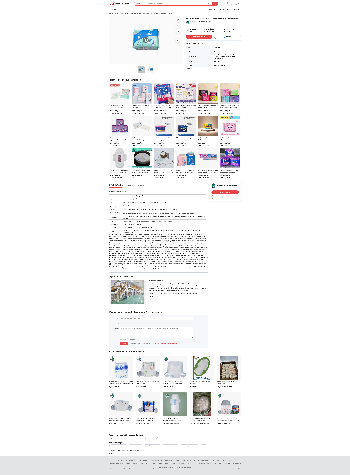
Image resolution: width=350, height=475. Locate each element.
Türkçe (220, 463)
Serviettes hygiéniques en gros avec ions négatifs (142, 106)
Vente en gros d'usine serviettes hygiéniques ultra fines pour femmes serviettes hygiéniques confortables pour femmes (229, 171)
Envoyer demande (199, 36)
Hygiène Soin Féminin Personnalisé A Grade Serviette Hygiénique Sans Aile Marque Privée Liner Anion (163, 171)
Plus (110, 454)
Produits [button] (138, 4)
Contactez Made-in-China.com (172, 460)
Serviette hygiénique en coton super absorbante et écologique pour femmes (142, 139)
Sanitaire (203, 446)
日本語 (141, 463)
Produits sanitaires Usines (118, 446)
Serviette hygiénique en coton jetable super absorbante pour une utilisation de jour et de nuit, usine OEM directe (163, 107)
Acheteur (211, 9)
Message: (116, 328)
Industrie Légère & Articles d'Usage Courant (127, 13)
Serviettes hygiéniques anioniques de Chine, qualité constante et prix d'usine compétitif (207, 139)
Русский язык (182, 463)
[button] (209, 3)
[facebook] (227, 460)
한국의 (189, 463)
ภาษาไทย (214, 463)
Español (154, 463)
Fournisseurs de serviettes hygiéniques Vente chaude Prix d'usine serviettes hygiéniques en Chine (119, 139)
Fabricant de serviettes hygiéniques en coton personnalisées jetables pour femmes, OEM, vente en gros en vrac (186, 139)
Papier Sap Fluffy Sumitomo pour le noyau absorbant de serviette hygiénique (142, 171)
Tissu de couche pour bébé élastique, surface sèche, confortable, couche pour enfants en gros (228, 420)
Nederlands (202, 463)
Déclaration (132, 460)
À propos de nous (122, 460)
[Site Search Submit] (215, 4)
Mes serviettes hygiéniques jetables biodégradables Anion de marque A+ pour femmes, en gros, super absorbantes (208, 171)
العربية (195, 463)
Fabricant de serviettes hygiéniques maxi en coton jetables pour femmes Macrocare (208, 107)
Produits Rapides (186, 460)
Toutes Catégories (117, 9)
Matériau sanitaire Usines (170, 446)
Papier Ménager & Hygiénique (150, 13)
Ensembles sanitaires (135, 446)
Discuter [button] (228, 37)
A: (118, 323)
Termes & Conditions (239, 468)
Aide (221, 9)
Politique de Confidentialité (156, 460)
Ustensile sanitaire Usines (152, 446)
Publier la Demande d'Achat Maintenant (165, 344)
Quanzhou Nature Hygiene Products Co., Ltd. (203, 21)
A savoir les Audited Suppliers (200, 460)
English (121, 463)
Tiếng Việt (227, 463)
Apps (228, 9)
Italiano (174, 463)
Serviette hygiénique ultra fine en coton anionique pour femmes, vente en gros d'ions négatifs (163, 139)
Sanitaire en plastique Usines (189, 446)
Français (147, 463)
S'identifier (238, 5)
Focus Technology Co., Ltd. (174, 467)
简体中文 (128, 463)
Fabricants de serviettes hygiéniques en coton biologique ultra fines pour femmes (119, 107)
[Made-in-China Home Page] (119, 4)
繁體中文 (135, 463)
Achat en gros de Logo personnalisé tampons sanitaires (126, 450)
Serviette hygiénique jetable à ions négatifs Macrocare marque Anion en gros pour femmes (229, 107)
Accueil (111, 13)
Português (167, 463)
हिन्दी (208, 463)
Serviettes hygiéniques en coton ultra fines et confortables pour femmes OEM (185, 171)
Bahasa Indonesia (236, 463)
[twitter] (231, 460)
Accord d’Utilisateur (142, 460)
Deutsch (160, 463)
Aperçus (212, 460)
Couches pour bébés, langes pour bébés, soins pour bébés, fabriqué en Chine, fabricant (120, 420)
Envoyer (124, 344)
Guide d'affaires (220, 460)
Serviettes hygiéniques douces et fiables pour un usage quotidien (229, 139)
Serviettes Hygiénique (166, 13)
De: (118, 319)
